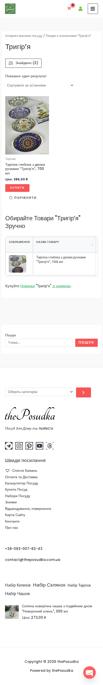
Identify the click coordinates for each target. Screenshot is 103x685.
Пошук (10, 335)
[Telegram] (8, 446)
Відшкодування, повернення (28, 508)
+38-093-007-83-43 (23, 548)
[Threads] (50, 446)
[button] (10, 101)
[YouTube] (39, 446)
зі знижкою (61, 286)
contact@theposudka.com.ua (32, 559)
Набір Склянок (49, 585)
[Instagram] (19, 446)
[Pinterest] (29, 446)
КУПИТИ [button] (17, 188)
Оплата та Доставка (21, 477)
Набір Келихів (18, 585)
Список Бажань (24, 470)
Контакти (12, 521)
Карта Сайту (15, 515)
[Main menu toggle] (93, 8)
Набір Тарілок (79, 585)
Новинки (27, 286)
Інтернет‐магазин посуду (23, 36)
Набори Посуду (17, 496)
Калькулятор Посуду (21, 483)
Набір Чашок (17, 594)
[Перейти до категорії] (83, 392)
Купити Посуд (16, 489)
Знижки (11, 502)
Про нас (11, 527)
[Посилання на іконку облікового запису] (80, 8)
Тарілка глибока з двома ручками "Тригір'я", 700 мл (61, 259)
